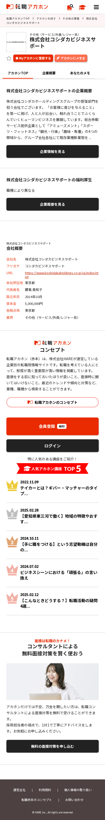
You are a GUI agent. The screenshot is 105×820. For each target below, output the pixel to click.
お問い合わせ (74, 799)
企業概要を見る (52, 204)
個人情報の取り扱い (78, 790)
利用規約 (45, 790)
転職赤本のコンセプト (36, 799)
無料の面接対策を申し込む (52, 746)
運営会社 (19, 790)
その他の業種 (71, 18)
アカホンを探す (46, 18)
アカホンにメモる (73, 58)
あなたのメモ (80, 73)
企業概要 (49, 73)
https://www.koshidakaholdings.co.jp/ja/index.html (61, 274)
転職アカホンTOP (18, 18)
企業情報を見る (52, 151)
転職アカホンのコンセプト (56, 402)
